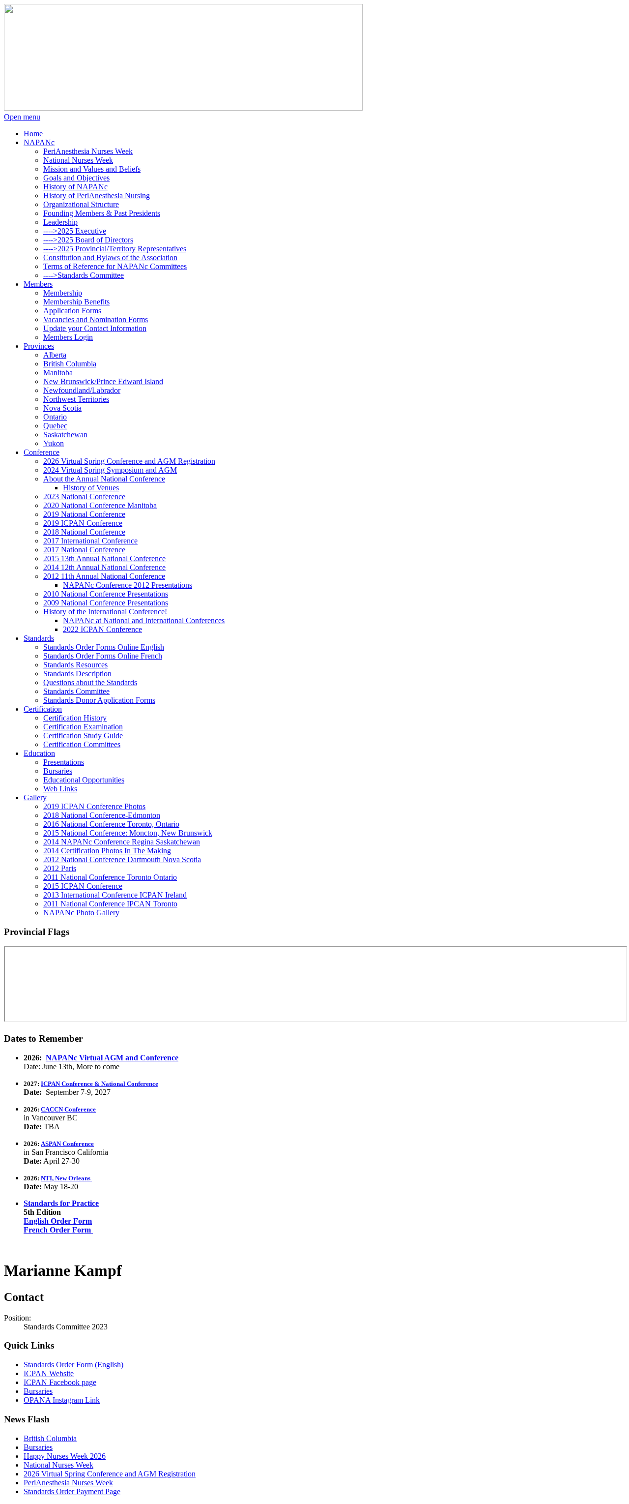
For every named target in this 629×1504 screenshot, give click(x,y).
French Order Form (58, 1230)
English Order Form (58, 1221)
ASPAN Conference (67, 1143)
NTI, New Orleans (66, 1178)
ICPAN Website (49, 1373)
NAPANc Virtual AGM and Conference (112, 1057)
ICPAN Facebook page (60, 1382)
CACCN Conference (68, 1109)
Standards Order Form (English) (73, 1364)
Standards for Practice (61, 1203)
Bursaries (38, 1391)
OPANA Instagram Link (62, 1400)
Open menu (22, 117)
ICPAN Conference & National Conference (99, 1083)
